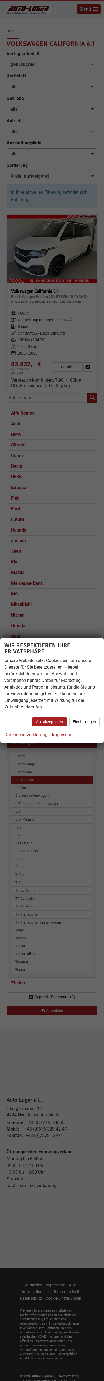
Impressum (63, 734)
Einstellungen (84, 722)
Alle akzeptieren (49, 722)
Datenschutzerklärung (25, 734)
